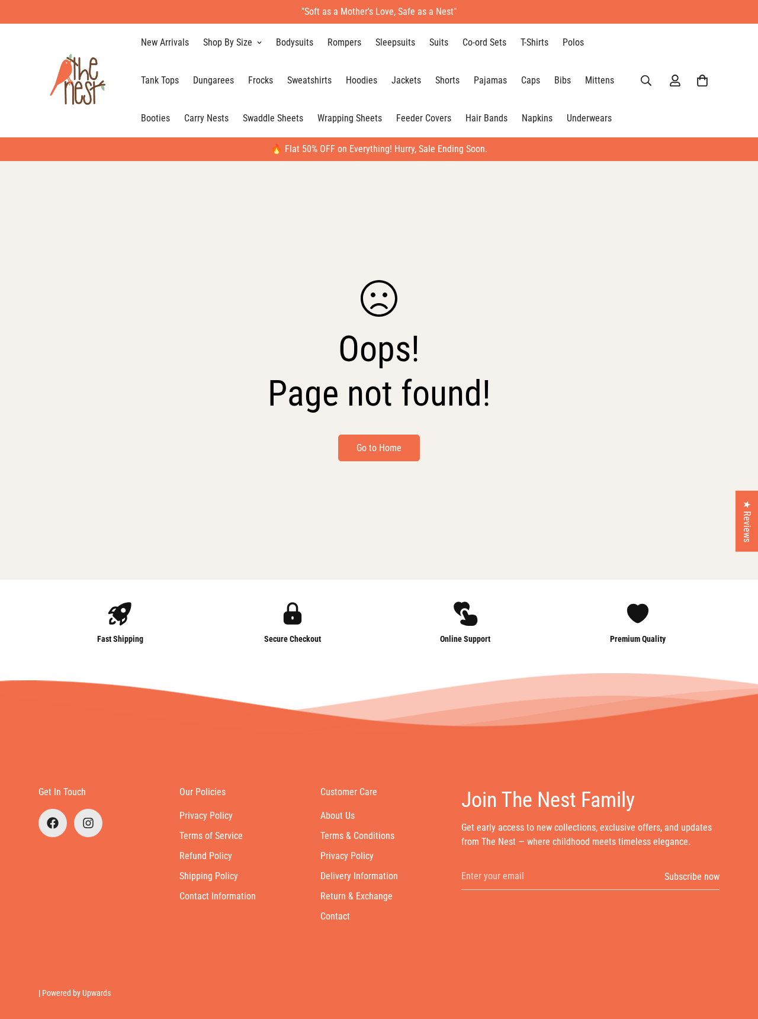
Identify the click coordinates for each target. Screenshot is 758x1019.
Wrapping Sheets (349, 118)
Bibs (562, 80)
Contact (335, 916)
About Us (337, 815)
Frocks (260, 80)
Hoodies (361, 80)
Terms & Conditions (357, 835)
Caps (530, 80)
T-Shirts (534, 42)
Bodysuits (294, 42)
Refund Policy (205, 856)
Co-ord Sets (484, 42)
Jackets (406, 80)
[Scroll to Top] (735, 954)
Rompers (344, 42)
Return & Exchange (356, 896)
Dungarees (213, 80)
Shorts (447, 80)
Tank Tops (160, 80)
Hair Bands (486, 118)
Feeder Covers (423, 118)
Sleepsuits (395, 42)
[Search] (646, 80)
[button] (702, 80)
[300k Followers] (52, 823)
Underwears (589, 118)
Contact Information (217, 896)
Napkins (537, 118)
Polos (573, 42)
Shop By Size (227, 42)
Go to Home (379, 448)
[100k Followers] (88, 823)
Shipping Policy (208, 876)
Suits (438, 42)
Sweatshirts (309, 80)
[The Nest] (81, 80)
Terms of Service (211, 835)
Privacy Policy (206, 815)
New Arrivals (165, 42)
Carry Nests (206, 118)
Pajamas (490, 80)
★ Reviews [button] (747, 521)
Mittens (599, 80)
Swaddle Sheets (273, 118)
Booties (155, 118)
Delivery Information (359, 876)
